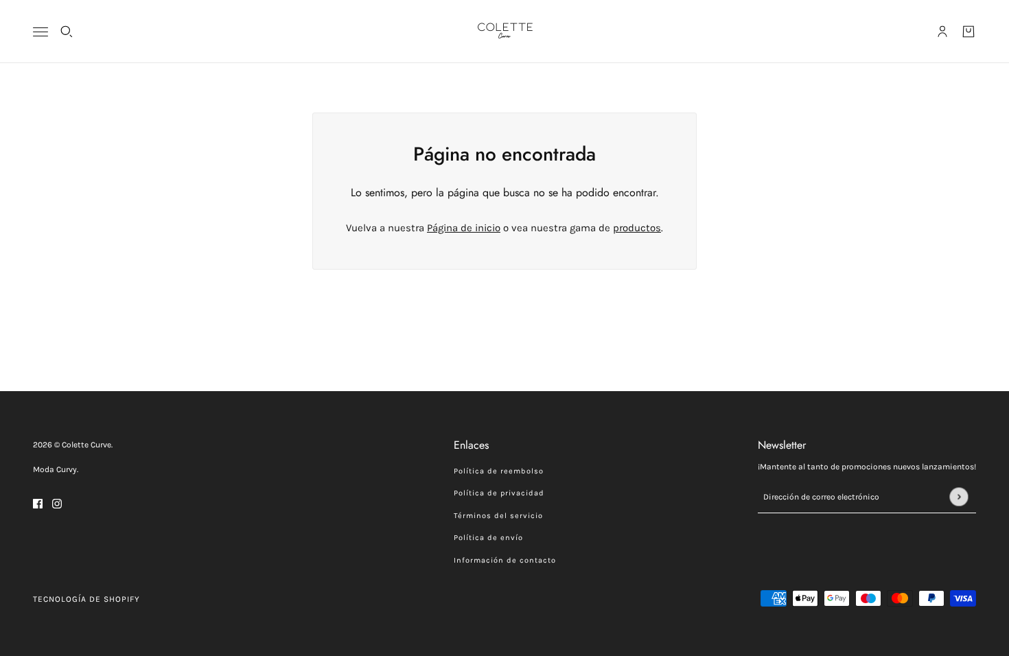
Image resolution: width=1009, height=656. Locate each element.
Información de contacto (505, 560)
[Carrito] (968, 31)
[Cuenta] (942, 31)
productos (637, 228)
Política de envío (488, 537)
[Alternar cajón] (40, 31)
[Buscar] (66, 31)
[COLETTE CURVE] (505, 31)
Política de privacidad (499, 493)
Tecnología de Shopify (86, 599)
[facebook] (37, 503)
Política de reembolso (499, 471)
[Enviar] (958, 496)
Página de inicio (463, 228)
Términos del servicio (498, 515)
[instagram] (57, 503)
